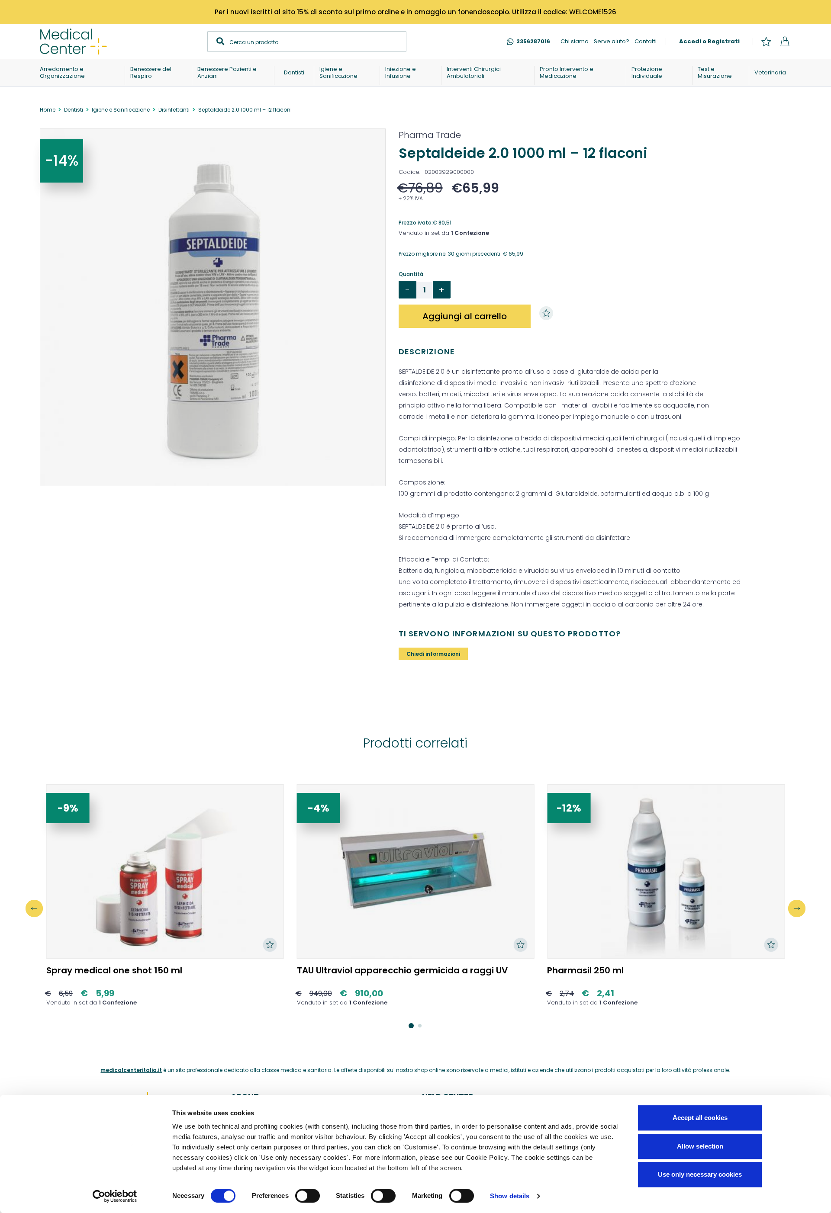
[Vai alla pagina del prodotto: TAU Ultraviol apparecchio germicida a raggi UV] (416, 871)
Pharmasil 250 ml (585, 970)
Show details (509, 1196)
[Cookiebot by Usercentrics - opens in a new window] (115, 1196)
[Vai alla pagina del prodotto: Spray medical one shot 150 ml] (165, 871)
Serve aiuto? (611, 41)
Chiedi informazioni (433, 654)
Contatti (646, 41)
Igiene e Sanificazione (121, 109)
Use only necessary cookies (700, 1174)
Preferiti (766, 41)
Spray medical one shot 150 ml (114, 970)
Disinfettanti (174, 109)
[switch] (307, 1196)
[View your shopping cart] (784, 41)
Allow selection (700, 1146)
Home (47, 109)
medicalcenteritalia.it (131, 1070)
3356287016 (533, 41)
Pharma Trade (430, 135)
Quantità (411, 274)
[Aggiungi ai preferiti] (548, 313)
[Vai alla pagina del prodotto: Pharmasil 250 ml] (666, 871)
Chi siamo (574, 41)
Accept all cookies (700, 1117)
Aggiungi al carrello (464, 316)
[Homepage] (73, 42)
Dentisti (73, 109)
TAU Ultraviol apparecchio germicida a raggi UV (402, 970)
